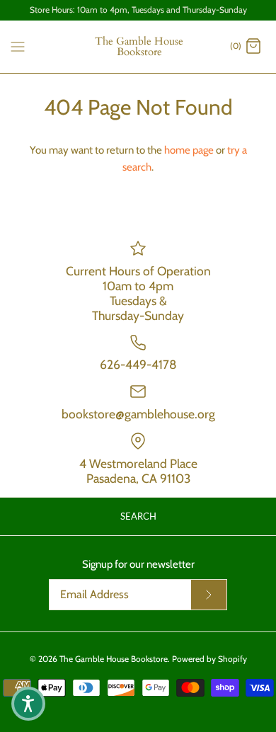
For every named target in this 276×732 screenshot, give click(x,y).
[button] (28, 704)
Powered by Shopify (209, 658)
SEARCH (138, 516)
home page (189, 150)
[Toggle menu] (17, 46)
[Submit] (208, 595)
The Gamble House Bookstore (113, 658)
